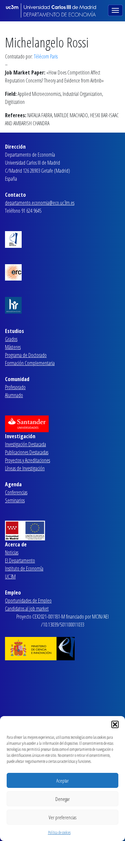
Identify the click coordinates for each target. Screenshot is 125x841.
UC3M (10, 576)
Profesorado (15, 387)
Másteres (13, 347)
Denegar (62, 799)
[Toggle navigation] (116, 9)
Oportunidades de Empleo (28, 600)
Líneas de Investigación (25, 468)
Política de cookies (59, 832)
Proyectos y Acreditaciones (27, 460)
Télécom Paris (46, 56)
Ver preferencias (62, 817)
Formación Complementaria (30, 363)
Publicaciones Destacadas (26, 452)
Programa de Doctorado (26, 355)
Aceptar (62, 780)
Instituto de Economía (24, 568)
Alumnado (14, 395)
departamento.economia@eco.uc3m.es (39, 202)
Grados (11, 339)
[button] (115, 724)
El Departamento (20, 560)
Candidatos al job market (27, 608)
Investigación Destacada (25, 444)
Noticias (11, 552)
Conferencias (16, 492)
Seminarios (15, 500)
